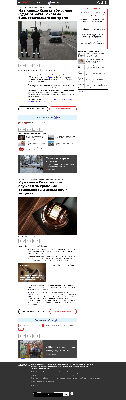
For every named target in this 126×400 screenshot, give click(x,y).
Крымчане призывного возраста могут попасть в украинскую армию (50, 100)
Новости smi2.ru (24, 174)
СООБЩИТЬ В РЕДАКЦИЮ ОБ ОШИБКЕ (41, 368)
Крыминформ (47, 78)
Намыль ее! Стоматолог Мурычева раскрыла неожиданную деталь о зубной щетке (96, 67)
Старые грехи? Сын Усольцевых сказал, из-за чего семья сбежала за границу (96, 85)
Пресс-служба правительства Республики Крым (32, 61)
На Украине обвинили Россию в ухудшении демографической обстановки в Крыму (64, 143)
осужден (31, 294)
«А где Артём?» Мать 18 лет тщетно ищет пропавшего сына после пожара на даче (96, 79)
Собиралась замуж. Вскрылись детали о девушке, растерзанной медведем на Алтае (95, 55)
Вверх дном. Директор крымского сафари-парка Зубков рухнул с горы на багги (93, 14)
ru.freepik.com (32, 236)
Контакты (90, 364)
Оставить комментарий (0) (63, 108)
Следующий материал (48, 395)
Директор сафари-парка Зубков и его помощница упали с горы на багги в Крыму (93, 43)
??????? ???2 (82, 92)
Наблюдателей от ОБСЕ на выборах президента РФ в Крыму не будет (35, 143)
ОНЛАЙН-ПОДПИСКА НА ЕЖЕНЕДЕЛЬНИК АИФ (59, 364)
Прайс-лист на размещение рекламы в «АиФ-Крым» (46, 366)
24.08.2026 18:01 (22, 179)
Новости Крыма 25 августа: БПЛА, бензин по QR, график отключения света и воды (93, 21)
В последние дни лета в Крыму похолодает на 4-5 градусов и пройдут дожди (93, 36)
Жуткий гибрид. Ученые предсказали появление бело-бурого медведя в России (97, 73)
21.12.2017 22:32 (22, 7)
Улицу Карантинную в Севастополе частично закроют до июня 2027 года (92, 28)
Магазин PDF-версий (79, 364)
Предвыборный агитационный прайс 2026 (75, 366)
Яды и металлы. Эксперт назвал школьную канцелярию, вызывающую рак (95, 61)
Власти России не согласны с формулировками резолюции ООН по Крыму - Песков (34, 137)
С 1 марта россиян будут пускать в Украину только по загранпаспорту (36, 149)
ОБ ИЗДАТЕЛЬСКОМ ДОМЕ (38, 364)
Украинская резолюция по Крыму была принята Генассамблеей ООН (65, 137)
